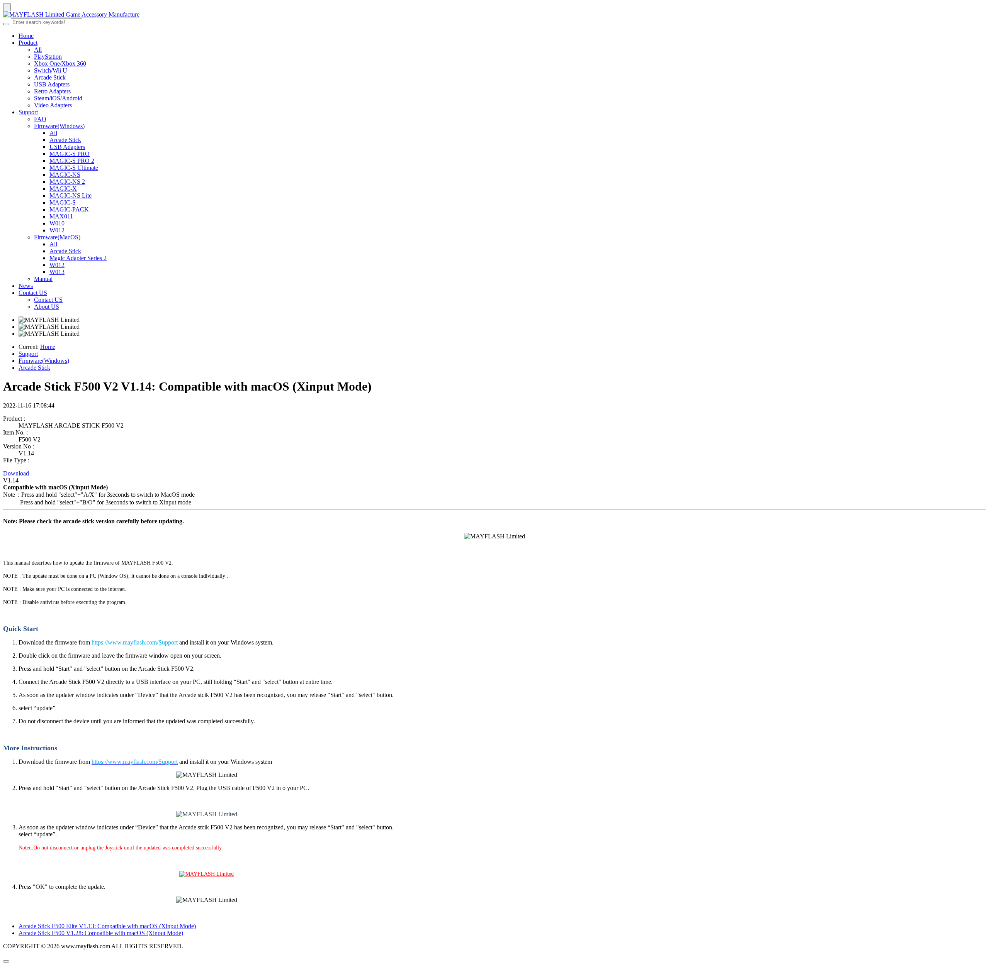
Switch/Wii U (50, 70)
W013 (57, 272)
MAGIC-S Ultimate (73, 167)
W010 (57, 223)
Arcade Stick (50, 77)
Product (28, 42)
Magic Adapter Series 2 (78, 258)
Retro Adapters (52, 91)
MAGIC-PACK (69, 209)
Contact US (33, 292)
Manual (43, 279)
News (26, 286)
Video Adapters (53, 105)
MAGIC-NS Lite (70, 195)
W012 (57, 230)
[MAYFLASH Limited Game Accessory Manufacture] (494, 14)
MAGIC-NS (64, 174)
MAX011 (61, 216)
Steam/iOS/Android (58, 98)
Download (16, 473)
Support (28, 112)
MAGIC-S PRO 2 (71, 160)
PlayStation (48, 56)
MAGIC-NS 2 (67, 181)
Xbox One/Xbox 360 (60, 63)
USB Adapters (52, 84)
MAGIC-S (62, 202)
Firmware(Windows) (59, 126)
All (38, 49)
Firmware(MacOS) (57, 237)
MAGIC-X (63, 188)
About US (46, 306)
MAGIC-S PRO (69, 154)
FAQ (40, 119)
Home (26, 35)
